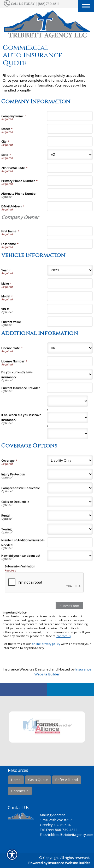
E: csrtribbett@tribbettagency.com (66, 834)
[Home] (47, 24)
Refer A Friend (66, 779)
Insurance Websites (18, 669)
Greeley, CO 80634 (55, 824)
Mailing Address (53, 815)
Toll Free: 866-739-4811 (59, 829)
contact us (63, 636)
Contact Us (19, 790)
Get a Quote (38, 779)
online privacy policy (46, 644)
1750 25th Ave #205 (56, 819)
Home (16, 779)
